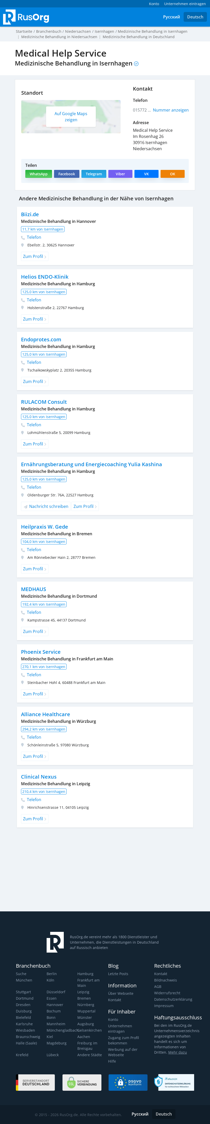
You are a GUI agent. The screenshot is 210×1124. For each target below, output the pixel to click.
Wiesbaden (25, 1030)
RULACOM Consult (44, 401)
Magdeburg (57, 1043)
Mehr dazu (177, 1052)
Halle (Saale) (26, 1043)
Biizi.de (30, 214)
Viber (120, 173)
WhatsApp (39, 173)
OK (172, 173)
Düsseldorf (56, 991)
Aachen (83, 1036)
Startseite (24, 31)
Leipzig (83, 991)
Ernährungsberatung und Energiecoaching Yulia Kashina (91, 464)
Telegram (94, 173)
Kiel (50, 1036)
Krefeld (22, 1054)
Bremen (84, 998)
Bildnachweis (165, 980)
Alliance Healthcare (45, 714)
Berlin (52, 973)
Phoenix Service (41, 651)
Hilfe (112, 1061)
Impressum (164, 1005)
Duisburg (24, 1011)
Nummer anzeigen (171, 110)
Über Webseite (120, 993)
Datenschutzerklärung (173, 999)
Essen (52, 998)
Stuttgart (23, 991)
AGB (157, 986)
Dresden (23, 1004)
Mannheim (56, 1023)
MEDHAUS (33, 589)
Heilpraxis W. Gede (44, 526)
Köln (50, 980)
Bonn (51, 1017)
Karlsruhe (24, 1023)
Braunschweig (28, 1036)
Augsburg (85, 1023)
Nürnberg (85, 1004)
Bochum (54, 1011)
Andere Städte (89, 1054)
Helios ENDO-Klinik (44, 276)
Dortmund (25, 998)
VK (146, 173)
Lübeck (53, 1054)
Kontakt (114, 999)
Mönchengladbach (63, 1030)
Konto (113, 1019)
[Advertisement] (76, 871)
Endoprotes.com (41, 339)
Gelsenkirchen (89, 1030)
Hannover (55, 1004)
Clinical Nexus (39, 776)
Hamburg (85, 973)
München (24, 980)
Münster (84, 1017)
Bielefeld (23, 1017)
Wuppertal (86, 1011)
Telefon (33, 237)
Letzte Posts (118, 973)
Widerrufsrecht (167, 992)
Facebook (66, 173)
